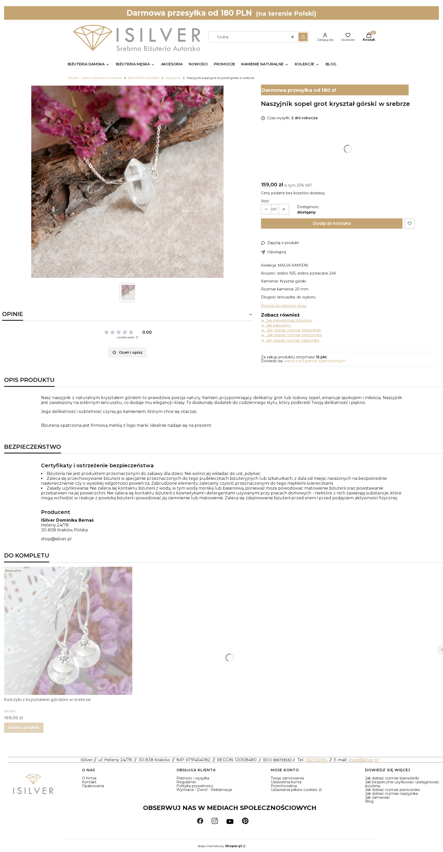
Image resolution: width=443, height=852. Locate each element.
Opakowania (93, 786)
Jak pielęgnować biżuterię (289, 320)
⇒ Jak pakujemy (276, 325)
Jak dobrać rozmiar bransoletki (392, 778)
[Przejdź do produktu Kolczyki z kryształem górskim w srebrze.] (68, 631)
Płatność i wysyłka (192, 778)
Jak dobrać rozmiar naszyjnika (391, 793)
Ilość (265, 201)
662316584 (316, 759)
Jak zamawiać (377, 797)
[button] (303, 37)
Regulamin (186, 782)
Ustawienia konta (286, 782)
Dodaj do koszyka (332, 223)
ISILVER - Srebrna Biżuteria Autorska (95, 78)
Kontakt (89, 782)
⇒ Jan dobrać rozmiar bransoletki (291, 330)
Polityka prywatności (194, 786)
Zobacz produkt (23, 727)
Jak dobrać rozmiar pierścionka (392, 789)
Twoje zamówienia (287, 778)
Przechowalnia (284, 786)
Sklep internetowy (219, 846)
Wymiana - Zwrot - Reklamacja (204, 789)
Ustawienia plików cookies (294, 789)
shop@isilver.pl (56, 538)
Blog (369, 801)
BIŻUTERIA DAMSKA (143, 78)
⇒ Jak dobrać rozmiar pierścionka (291, 335)
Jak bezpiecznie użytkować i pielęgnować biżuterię (402, 784)
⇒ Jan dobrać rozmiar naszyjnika (290, 340)
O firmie (89, 778)
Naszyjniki (173, 78)
